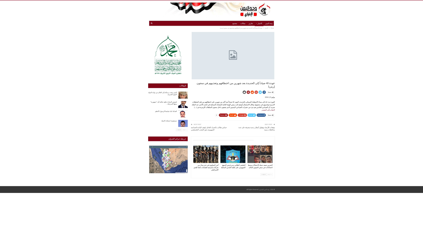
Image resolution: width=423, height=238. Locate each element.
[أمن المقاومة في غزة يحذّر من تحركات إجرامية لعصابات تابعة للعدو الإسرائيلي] (205, 154)
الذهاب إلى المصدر (268, 110)
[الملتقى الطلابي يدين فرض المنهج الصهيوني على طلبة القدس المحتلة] (233, 154)
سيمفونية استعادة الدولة (169, 121)
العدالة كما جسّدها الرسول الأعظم (166, 111)
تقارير (251, 23)
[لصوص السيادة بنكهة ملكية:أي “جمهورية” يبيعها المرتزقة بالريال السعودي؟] (183, 104)
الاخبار (260, 23)
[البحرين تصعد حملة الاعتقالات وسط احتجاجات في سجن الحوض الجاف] (260, 154)
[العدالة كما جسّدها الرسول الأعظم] (183, 113)
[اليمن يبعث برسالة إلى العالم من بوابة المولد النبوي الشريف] (183, 95)
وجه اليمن (269, 23)
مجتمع (235, 23)
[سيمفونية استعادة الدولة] (183, 123)
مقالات (242, 23)
